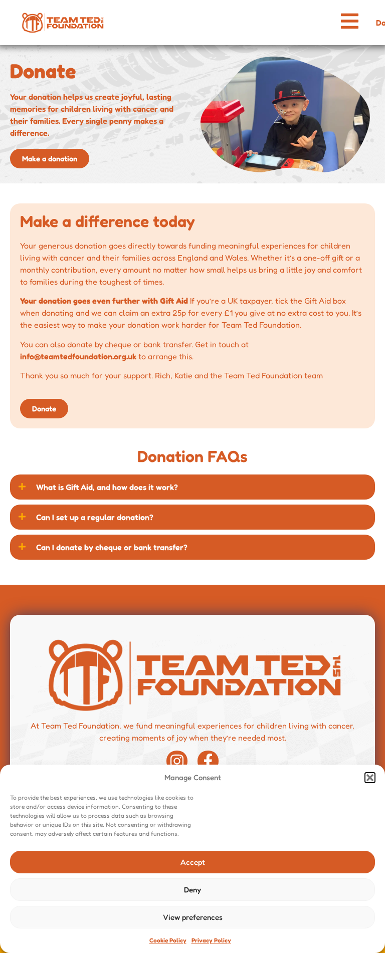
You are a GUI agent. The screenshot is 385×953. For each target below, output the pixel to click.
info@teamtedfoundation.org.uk (78, 356)
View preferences (193, 917)
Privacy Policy (211, 940)
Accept (192, 862)
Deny (192, 889)
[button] (370, 778)
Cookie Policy (167, 940)
